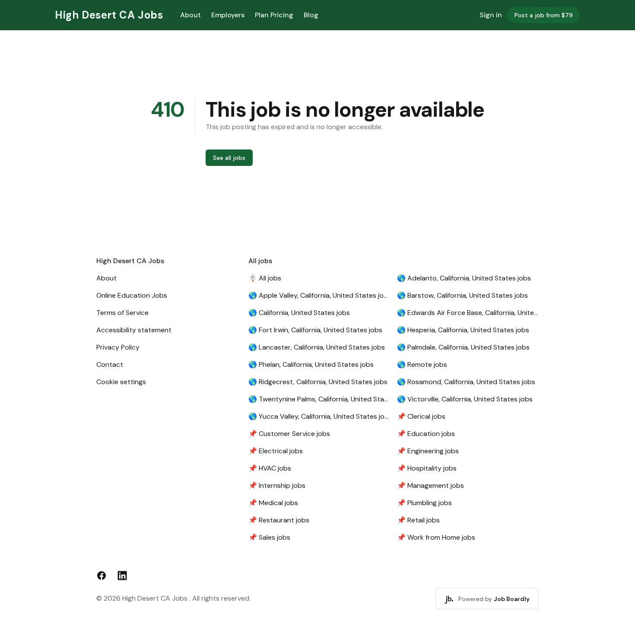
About (190, 14)
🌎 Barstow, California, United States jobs (462, 295)
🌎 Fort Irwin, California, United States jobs (315, 329)
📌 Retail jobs (418, 520)
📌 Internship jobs (276, 485)
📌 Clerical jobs (421, 416)
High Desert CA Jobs (109, 15)
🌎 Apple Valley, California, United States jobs (319, 295)
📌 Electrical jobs (275, 450)
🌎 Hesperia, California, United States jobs (463, 329)
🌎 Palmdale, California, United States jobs (463, 347)
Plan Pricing (274, 14)
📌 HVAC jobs (269, 468)
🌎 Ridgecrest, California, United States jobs (317, 381)
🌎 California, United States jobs (299, 312)
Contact (109, 364)
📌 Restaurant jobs (278, 520)
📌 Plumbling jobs (424, 502)
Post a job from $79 (543, 15)
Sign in (490, 14)
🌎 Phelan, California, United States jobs (311, 364)
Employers (227, 14)
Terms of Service (122, 312)
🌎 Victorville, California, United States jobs (465, 399)
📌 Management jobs (430, 485)
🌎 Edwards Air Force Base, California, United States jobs (468, 312)
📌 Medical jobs (273, 502)
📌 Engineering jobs (428, 450)
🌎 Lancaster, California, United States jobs (316, 347)
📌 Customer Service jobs (289, 433)
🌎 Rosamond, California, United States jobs (466, 381)
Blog (311, 14)
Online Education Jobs (131, 295)
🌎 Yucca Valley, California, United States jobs (319, 416)
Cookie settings (121, 381)
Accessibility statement (133, 329)
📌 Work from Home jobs (436, 537)
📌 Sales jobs (269, 537)
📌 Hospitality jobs (427, 468)
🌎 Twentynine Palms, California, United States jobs (319, 399)
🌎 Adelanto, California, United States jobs (464, 278)
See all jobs (229, 158)
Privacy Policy (118, 347)
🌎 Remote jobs (422, 364)
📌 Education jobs (426, 433)
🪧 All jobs (264, 278)
